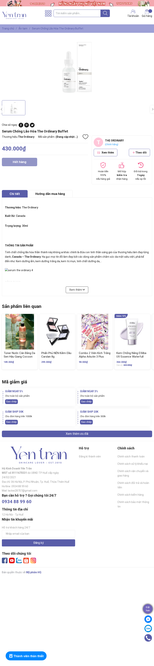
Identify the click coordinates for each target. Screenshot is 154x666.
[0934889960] (148, 638)
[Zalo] (19, 560)
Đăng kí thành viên (90, 456)
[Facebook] (5, 560)
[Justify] (105, 13)
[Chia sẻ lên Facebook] (21, 126)
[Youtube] (12, 560)
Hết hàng (19, 163)
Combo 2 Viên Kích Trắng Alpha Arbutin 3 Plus (94, 354)
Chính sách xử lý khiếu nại (132, 463)
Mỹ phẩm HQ (33, 572)
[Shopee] (26, 560)
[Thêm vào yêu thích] (85, 137)
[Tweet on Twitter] (32, 126)
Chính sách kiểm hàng (130, 494)
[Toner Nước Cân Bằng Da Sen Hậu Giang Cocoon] (20, 331)
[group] (77, 67)
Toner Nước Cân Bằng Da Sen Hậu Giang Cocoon (19, 354)
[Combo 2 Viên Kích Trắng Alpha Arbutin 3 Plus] (95, 331)
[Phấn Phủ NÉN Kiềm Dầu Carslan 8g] (57, 331)
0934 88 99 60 (17, 501)
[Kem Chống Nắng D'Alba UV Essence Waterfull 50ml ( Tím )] (132, 331)
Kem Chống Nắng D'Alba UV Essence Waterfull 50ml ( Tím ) (131, 356)
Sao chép (11, 401)
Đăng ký (38, 543)
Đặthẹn (148, 609)
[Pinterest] (26, 126)
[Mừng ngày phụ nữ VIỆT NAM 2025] (77, 3)
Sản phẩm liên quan (21, 306)
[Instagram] (33, 560)
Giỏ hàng (147, 15)
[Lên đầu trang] (149, 648)
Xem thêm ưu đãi (77, 434)
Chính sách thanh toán (131, 456)
